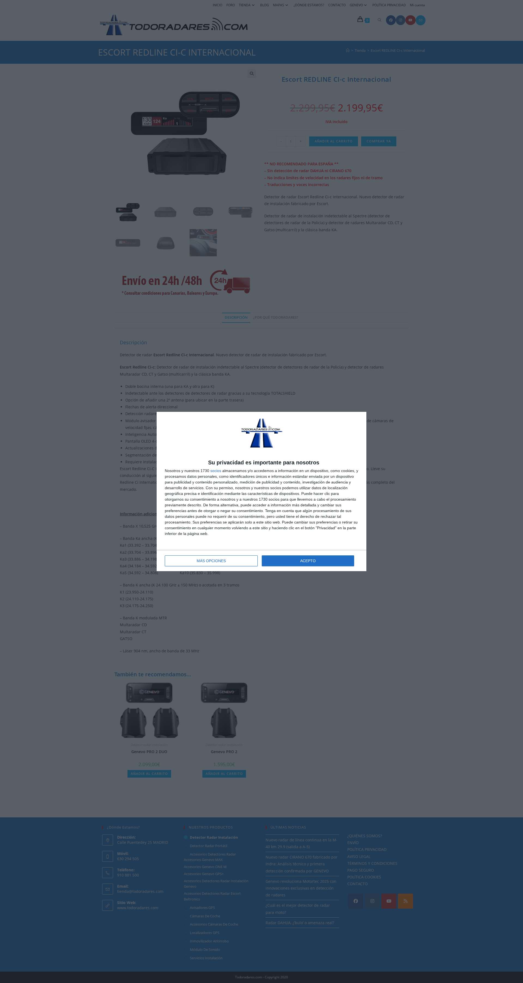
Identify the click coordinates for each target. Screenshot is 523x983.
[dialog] (261, 491)
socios (215, 471)
